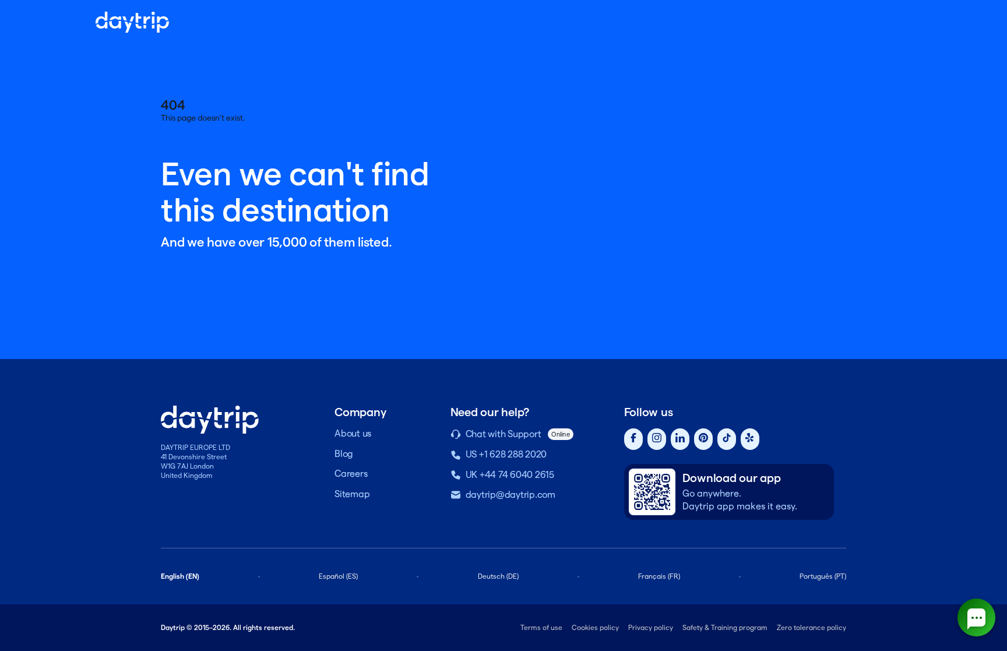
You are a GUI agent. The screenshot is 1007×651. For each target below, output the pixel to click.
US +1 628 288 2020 (506, 454)
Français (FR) (659, 576)
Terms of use (541, 627)
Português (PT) (823, 576)
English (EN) (180, 576)
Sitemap (352, 494)
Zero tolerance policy (811, 627)
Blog (344, 454)
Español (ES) (338, 576)
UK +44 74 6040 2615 (510, 475)
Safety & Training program (724, 627)
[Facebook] (633, 439)
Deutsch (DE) (498, 576)
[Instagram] (656, 439)
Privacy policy (650, 627)
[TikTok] (726, 439)
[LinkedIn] (680, 439)
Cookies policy (595, 627)
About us (353, 433)
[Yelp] (750, 439)
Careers (351, 473)
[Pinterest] (703, 439)
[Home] (132, 22)
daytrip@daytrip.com (510, 494)
